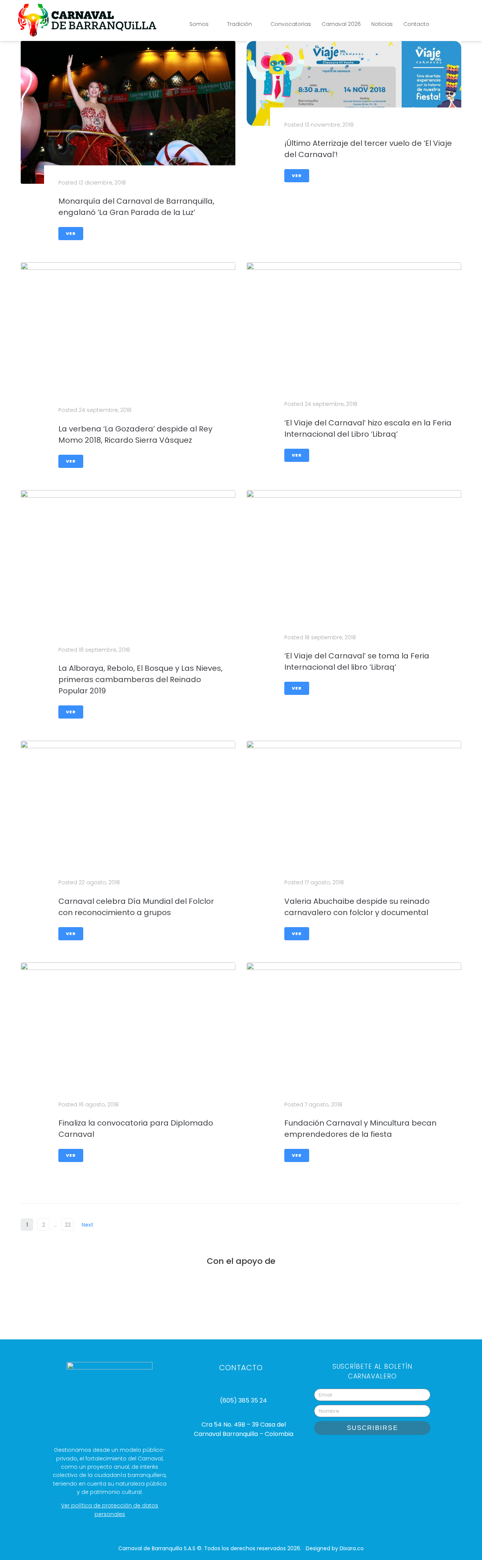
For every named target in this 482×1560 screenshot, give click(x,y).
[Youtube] (363, 1451)
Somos (199, 24)
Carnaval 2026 (341, 24)
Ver (71, 233)
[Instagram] (344, 1451)
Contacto (416, 24)
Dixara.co (352, 1548)
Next (88, 1225)
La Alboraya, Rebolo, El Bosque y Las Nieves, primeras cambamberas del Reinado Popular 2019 (140, 679)
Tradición (239, 24)
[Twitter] (400, 1451)
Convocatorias (290, 24)
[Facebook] (381, 1451)
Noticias (382, 24)
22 (68, 1225)
